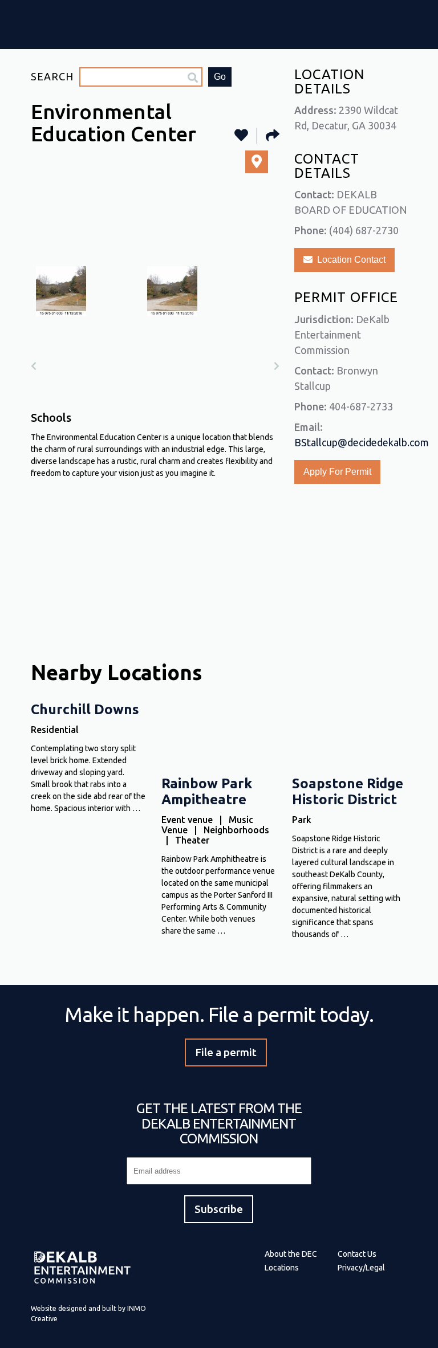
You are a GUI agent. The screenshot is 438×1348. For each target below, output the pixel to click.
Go (220, 77)
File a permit (226, 1051)
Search (52, 76)
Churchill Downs (85, 709)
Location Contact (349, 259)
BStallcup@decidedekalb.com (361, 442)
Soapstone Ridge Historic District (347, 791)
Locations (282, 1267)
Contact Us (357, 1254)
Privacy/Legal (361, 1267)
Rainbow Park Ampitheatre (206, 791)
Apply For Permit (337, 472)
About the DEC (291, 1254)
